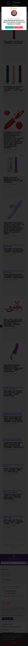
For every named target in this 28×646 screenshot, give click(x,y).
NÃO (18, 27)
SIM (9, 27)
